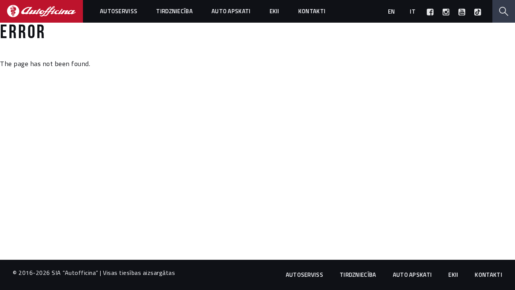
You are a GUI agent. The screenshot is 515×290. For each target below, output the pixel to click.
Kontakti (311, 11)
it (412, 11)
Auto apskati (231, 11)
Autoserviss (118, 11)
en (391, 11)
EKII (274, 11)
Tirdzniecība (174, 11)
